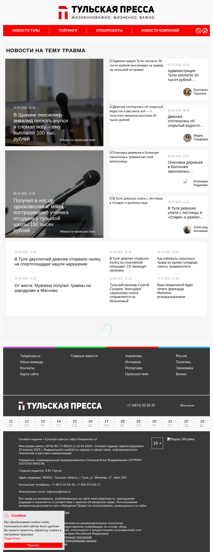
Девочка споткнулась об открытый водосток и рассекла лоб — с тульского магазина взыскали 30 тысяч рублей (185, 121)
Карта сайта (29, 374)
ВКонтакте (187, 405)
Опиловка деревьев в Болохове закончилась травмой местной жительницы (185, 167)
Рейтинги (68, 30)
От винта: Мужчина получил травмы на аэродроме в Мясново (53, 288)
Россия (181, 356)
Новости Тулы (26, 30)
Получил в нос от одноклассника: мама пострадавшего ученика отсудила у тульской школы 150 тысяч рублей (41, 215)
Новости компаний (160, 30)
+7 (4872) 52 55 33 (141, 405)
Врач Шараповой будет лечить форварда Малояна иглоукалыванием (175, 291)
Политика (183, 362)
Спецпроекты (109, 30)
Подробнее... (13, 538)
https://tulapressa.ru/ (83, 439)
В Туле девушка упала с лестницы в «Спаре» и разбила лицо (185, 213)
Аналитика (133, 356)
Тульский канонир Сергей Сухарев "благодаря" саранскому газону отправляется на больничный (129, 293)
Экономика (184, 368)
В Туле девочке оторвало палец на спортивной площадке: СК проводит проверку (129, 264)
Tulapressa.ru (30, 356)
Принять (33, 545)
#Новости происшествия (77, 140)
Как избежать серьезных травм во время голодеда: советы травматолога (177, 262)
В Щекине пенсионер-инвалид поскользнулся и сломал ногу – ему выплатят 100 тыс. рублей (41, 127)
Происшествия (136, 374)
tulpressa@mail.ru (59, 491)
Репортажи (133, 368)
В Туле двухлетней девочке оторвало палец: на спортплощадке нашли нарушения (58, 261)
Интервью (133, 362)
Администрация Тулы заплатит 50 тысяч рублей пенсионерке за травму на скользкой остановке (186, 75)
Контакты (27, 368)
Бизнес (181, 374)
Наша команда (31, 362)
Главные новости (84, 356)
